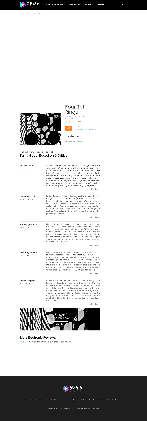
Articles (101, 5)
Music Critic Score (85, 129)
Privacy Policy (72, 400)
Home (22, 13)
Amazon (80, 141)
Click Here (60, 324)
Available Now (73, 136)
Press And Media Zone (93, 400)
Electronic (31, 13)
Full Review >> (95, 189)
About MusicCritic (32, 400)
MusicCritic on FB (74, 403)
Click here (24, 342)
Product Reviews (116, 400)
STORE (88, 5)
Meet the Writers (53, 400)
